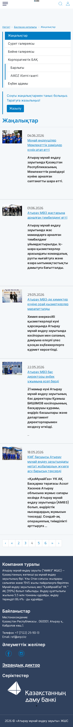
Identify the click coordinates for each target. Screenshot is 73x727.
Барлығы (17, 68)
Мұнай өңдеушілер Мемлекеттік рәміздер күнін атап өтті (44, 145)
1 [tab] (37, 706)
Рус (17, 11)
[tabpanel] (36, 691)
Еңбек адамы (18, 83)
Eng (17, 27)
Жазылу (15, 108)
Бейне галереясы (21, 52)
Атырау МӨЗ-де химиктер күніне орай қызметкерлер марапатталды (48, 304)
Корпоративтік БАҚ (23, 60)
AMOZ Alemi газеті (24, 76)
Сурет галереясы (21, 44)
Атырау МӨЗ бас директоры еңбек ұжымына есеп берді (43, 376)
